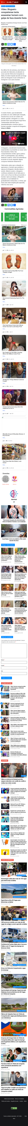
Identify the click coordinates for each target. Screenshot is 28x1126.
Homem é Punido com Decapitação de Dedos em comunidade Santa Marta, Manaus (18, 753)
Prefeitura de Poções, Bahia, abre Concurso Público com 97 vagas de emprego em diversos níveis (14, 946)
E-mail (2, 665)
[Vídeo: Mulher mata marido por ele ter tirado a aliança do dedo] (5, 727)
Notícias (3, 6)
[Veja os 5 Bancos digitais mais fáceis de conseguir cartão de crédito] (5, 835)
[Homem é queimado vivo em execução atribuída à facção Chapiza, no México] (5, 705)
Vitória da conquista (10, 6)
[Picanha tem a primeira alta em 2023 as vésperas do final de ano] (5, 813)
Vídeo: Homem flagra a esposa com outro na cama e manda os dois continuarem (17, 712)
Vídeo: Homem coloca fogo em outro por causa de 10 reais (7, 594)
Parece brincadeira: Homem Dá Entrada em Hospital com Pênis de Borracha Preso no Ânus (18, 719)
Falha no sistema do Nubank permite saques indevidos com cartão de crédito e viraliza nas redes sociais (13, 781)
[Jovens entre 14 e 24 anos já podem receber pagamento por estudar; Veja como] (5, 799)
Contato (21, 1101)
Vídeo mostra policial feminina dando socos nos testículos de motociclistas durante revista (6, 628)
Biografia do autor (15, 1101)
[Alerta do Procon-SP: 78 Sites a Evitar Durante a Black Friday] (5, 806)
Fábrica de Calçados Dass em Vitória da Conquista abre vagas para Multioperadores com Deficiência (14, 1016)
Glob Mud (14, 499)
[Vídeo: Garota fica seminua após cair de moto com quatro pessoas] (7, 603)
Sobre (25, 1101)
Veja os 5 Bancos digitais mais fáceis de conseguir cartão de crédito (17, 834)
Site (2, 671)
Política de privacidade (9, 1098)
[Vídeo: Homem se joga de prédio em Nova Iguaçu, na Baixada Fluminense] (5, 688)
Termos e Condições (19, 1098)
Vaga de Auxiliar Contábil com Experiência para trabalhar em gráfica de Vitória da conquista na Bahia (13, 1089)
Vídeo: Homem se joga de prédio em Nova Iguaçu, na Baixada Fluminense (18, 688)
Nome (2, 659)
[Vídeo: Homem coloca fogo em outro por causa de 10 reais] (7, 587)
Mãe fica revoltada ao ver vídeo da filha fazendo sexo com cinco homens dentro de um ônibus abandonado (21, 576)
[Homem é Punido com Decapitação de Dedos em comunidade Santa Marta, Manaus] (5, 754)
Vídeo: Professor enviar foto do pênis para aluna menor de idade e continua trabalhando (18, 740)
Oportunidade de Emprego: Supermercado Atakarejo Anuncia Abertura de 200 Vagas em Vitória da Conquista (13, 992)
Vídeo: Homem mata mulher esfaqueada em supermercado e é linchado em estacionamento (20, 558)
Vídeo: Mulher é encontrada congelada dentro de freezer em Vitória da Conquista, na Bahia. (20, 628)
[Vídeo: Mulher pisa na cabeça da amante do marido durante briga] (5, 747)
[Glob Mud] (12, 2)
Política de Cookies (5, 1101)
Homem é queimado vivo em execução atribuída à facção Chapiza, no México (17, 705)
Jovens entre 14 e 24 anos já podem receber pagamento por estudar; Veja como (17, 798)
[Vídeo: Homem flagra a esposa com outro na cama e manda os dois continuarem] (7, 551)
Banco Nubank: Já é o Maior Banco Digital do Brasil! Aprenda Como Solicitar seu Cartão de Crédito (18, 827)
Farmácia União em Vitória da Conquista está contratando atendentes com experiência (12, 1065)
